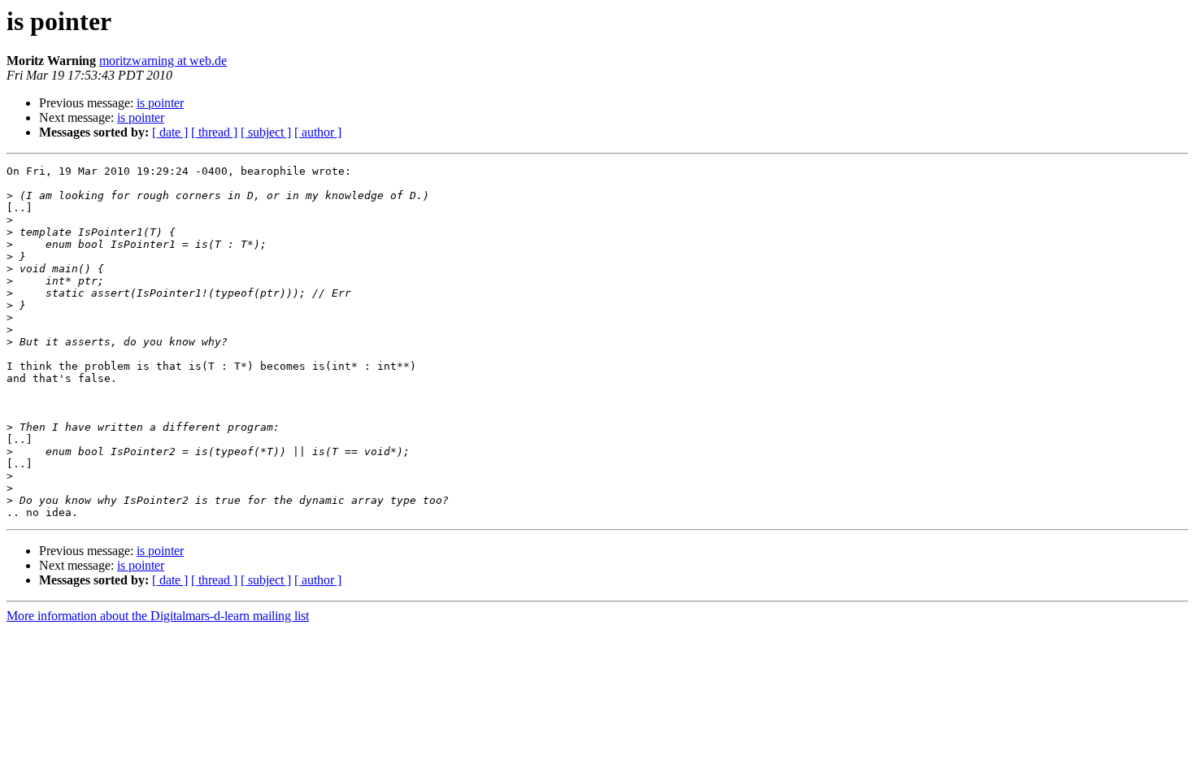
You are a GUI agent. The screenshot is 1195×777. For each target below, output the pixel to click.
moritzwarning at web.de (163, 60)
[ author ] (317, 132)
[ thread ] (214, 132)
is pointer (160, 103)
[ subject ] (266, 132)
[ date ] (170, 132)
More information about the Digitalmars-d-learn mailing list (158, 616)
